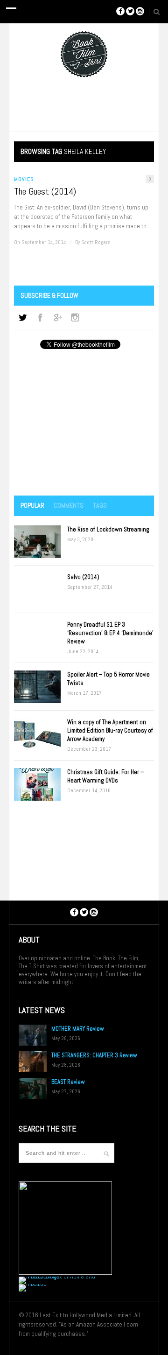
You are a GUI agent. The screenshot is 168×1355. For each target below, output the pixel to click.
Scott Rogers (95, 242)
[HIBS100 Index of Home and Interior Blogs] (57, 1276)
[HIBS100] (33, 1284)
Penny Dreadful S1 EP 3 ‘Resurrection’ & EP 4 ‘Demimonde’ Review (110, 633)
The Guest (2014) (45, 191)
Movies (24, 179)
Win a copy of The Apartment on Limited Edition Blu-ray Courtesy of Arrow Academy (110, 730)
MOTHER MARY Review (77, 1029)
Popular (32, 505)
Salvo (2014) (83, 577)
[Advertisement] (84, 423)
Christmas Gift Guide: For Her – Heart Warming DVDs (105, 776)
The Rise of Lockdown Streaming (108, 529)
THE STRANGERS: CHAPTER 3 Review (94, 1055)
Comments (69, 505)
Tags (100, 505)
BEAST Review (68, 1082)
